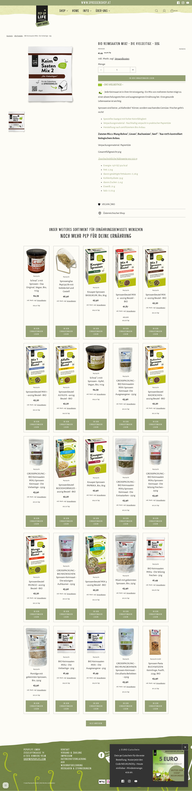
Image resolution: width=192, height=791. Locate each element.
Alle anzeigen (96, 723)
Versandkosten (122, 58)
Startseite (10, 36)
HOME (75, 11)
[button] (16, 121)
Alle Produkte (18, 36)
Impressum (66, 755)
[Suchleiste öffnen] (158, 11)
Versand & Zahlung (71, 752)
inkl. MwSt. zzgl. (32, 300)
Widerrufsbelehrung (72, 765)
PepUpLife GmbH (155, 659)
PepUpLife (36, 276)
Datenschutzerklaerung (73, 759)
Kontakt (65, 749)
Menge (101, 64)
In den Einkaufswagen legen (141, 78)
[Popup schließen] (185, 747)
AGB (63, 762)
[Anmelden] (166, 11)
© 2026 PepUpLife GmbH (31, 783)
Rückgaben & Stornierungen (76, 768)
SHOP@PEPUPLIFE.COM (35, 759)
